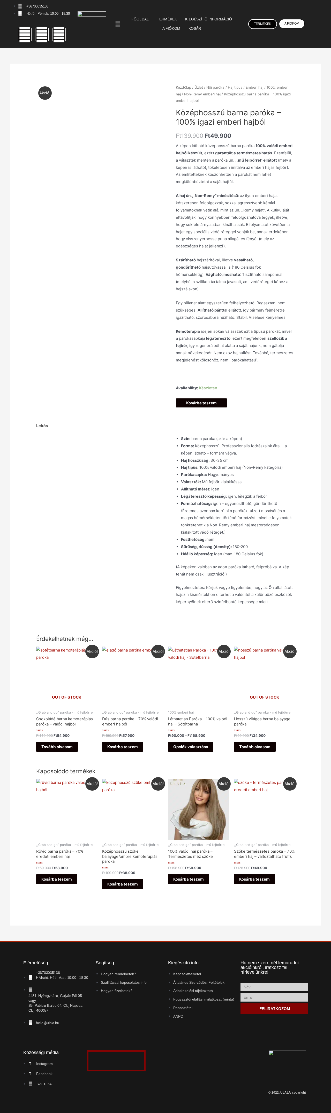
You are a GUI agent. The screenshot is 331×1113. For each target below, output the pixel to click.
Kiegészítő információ (208, 19)
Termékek (167, 19)
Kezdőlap (183, 87)
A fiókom (171, 29)
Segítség (105, 962)
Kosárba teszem (201, 402)
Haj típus (235, 87)
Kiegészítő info (183, 962)
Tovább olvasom (57, 746)
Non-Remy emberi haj (202, 94)
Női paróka (215, 87)
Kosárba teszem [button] (122, 746)
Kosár (195, 29)
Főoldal (140, 19)
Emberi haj (254, 87)
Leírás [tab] (42, 425)
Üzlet (198, 87)
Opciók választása (190, 746)
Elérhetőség (35, 962)
